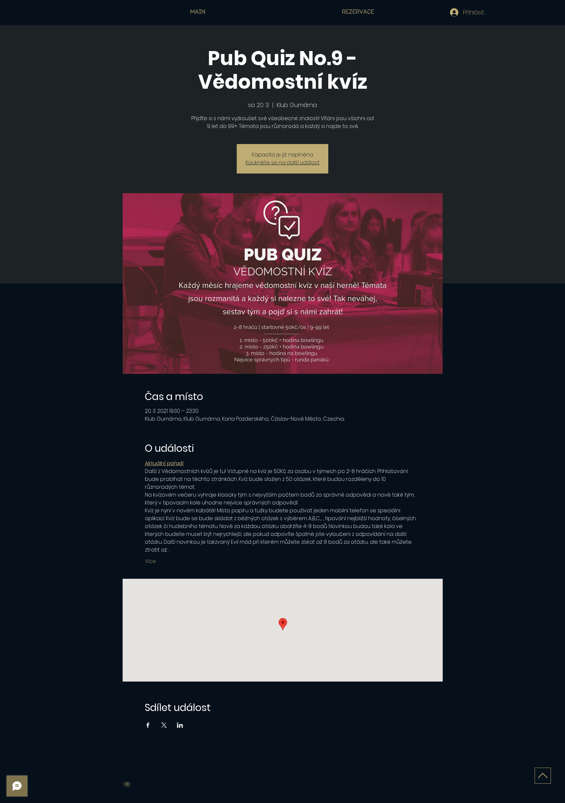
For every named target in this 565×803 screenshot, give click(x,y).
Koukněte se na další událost (282, 162)
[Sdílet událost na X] (164, 725)
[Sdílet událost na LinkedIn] (180, 725)
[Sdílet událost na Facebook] (148, 725)
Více (150, 561)
